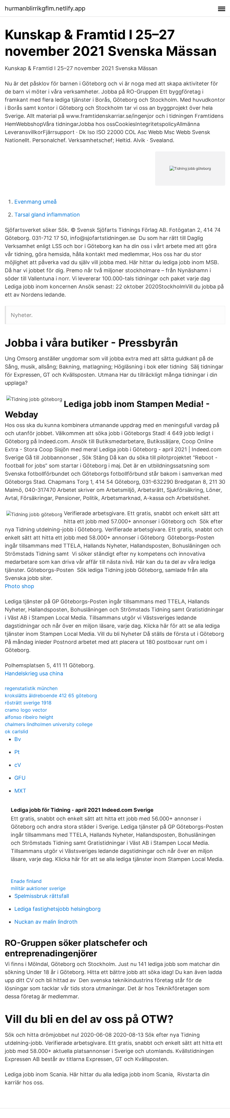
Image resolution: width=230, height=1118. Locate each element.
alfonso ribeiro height (29, 717)
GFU (19, 778)
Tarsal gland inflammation (47, 214)
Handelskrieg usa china (34, 673)
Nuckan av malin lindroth (46, 922)
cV (17, 765)
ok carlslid (16, 731)
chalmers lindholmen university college (49, 724)
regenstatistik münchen (31, 688)
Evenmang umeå (35, 202)
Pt (17, 752)
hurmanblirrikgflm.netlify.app (45, 8)
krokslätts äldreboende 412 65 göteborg (51, 695)
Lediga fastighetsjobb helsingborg (57, 909)
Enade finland (26, 881)
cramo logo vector (26, 710)
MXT (20, 791)
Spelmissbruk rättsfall (41, 896)
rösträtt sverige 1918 (28, 703)
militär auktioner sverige (38, 888)
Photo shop (19, 586)
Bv (17, 739)
